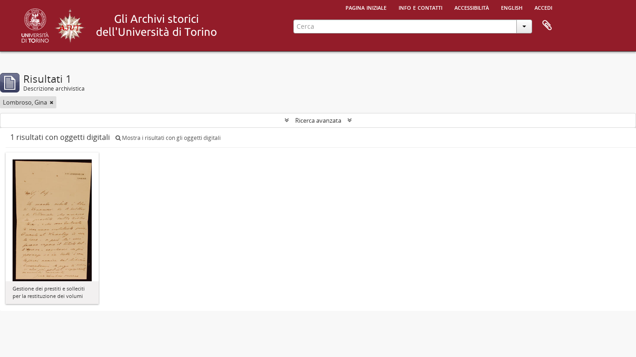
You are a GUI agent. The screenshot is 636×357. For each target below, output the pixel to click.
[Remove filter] (52, 102)
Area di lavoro (547, 25)
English (511, 7)
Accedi (543, 7)
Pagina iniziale (365, 7)
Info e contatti (420, 7)
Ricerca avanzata (318, 120)
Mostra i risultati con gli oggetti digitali (171, 138)
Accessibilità (471, 7)
